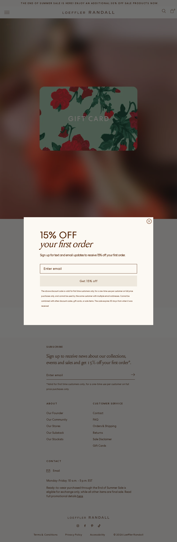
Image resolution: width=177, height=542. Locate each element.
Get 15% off (89, 281)
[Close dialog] (149, 221)
